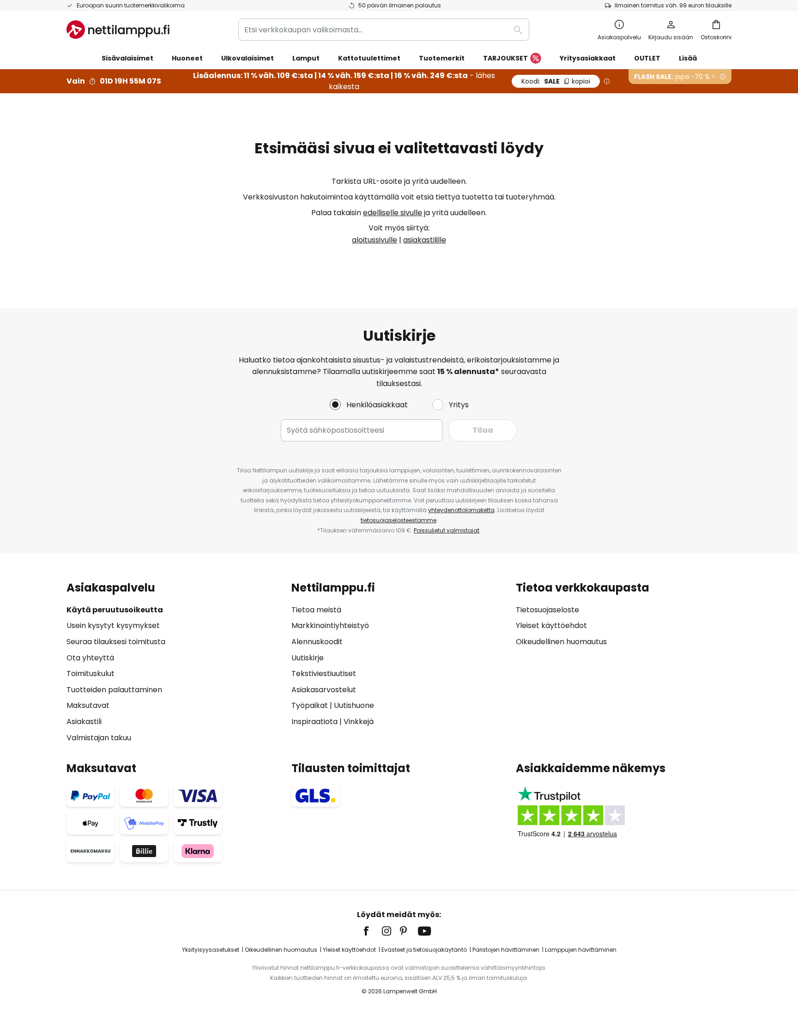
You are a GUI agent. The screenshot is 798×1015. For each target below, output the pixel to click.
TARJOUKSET (505, 58)
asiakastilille (424, 240)
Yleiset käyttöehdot (551, 625)
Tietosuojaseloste (547, 609)
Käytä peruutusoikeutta (114, 609)
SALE (555, 81)
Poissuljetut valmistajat (446, 530)
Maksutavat (87, 705)
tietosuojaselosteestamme (398, 520)
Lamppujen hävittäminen (581, 950)
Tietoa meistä (316, 609)
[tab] (174, 662)
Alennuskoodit (317, 641)
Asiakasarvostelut (323, 689)
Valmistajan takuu (98, 737)
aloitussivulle (374, 240)
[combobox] (384, 29)
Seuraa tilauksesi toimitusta (115, 641)
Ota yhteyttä (90, 657)
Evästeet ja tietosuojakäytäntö (424, 950)
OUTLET (647, 58)
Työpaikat (309, 705)
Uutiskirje (307, 657)
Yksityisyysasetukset (210, 950)
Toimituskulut (90, 673)
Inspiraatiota (314, 721)
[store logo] (117, 29)
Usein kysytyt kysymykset (113, 625)
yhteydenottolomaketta (461, 510)
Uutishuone (354, 705)
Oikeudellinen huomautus (561, 641)
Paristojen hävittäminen (505, 950)
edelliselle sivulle (392, 212)
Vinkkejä (359, 721)
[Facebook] (372, 931)
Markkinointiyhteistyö (330, 625)
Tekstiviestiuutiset (323, 673)
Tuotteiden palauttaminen (114, 689)
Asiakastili (84, 721)
